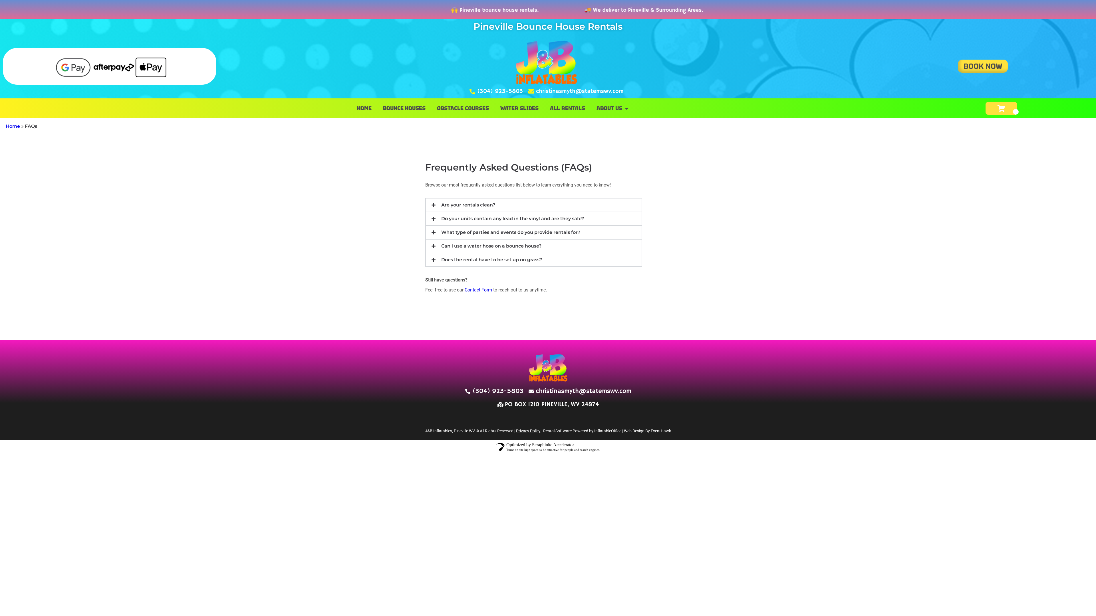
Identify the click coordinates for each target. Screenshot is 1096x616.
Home (364, 108)
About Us (609, 108)
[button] (534, 205)
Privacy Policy (528, 431)
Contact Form (478, 290)
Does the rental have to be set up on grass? (491, 259)
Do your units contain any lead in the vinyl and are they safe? (512, 218)
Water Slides (519, 108)
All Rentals (567, 108)
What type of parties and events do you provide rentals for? (510, 232)
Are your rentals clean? (468, 205)
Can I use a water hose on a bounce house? (491, 246)
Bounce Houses (404, 108)
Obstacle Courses (463, 108)
